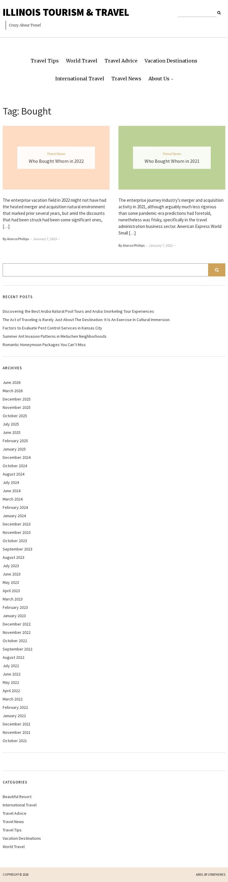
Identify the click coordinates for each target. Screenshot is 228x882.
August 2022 (13, 657)
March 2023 (13, 599)
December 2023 (17, 524)
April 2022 (11, 690)
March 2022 (13, 699)
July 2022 (11, 665)
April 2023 (11, 590)
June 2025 (11, 432)
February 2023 (15, 607)
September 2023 (17, 549)
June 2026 (11, 382)
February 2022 (15, 707)
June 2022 (11, 674)
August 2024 (13, 474)
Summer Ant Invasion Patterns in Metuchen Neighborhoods (55, 336)
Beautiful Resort (17, 796)
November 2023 (17, 532)
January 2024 (14, 515)
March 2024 (13, 499)
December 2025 (17, 399)
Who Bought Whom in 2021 (172, 161)
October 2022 (15, 640)
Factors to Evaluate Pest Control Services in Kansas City (52, 328)
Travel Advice (120, 61)
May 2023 (11, 582)
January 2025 (14, 449)
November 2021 (17, 732)
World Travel (81, 61)
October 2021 (15, 740)
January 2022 (14, 715)
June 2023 (11, 574)
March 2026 (13, 390)
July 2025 (11, 424)
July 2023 (11, 565)
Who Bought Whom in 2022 (56, 161)
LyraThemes (216, 874)
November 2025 (17, 407)
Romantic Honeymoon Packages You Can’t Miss (44, 344)
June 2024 (11, 490)
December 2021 (17, 724)
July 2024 (11, 482)
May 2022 (11, 682)
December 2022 (17, 624)
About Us (159, 79)
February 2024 (15, 507)
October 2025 (15, 415)
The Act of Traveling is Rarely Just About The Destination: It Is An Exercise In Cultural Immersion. (86, 319)
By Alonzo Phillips (16, 239)
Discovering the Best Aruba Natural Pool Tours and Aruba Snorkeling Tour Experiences (78, 311)
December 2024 (17, 457)
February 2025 (15, 440)
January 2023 (14, 615)
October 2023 (15, 540)
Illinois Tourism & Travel (66, 12)
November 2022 (17, 632)
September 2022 (17, 649)
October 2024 (15, 465)
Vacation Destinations (171, 61)
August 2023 (13, 557)
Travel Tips (45, 61)
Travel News (126, 79)
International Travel (79, 79)
